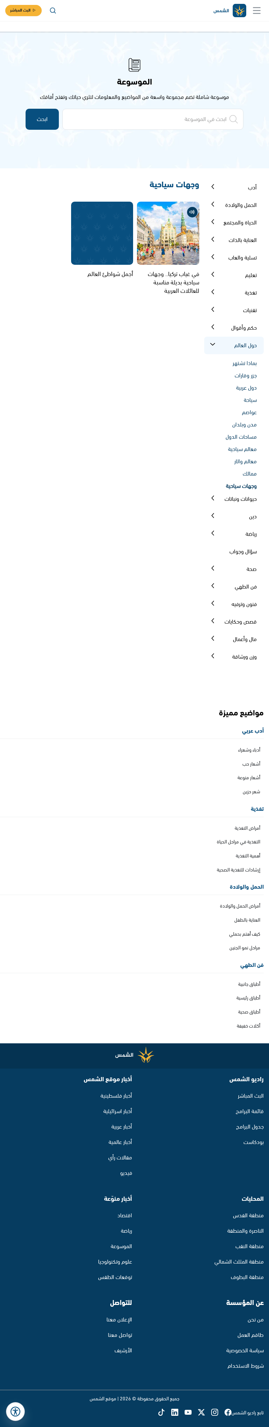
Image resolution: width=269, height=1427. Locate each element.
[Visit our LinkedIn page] (178, 1413)
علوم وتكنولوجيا (115, 1262)
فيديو (126, 1173)
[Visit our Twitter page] (204, 1413)
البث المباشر (20, 10)
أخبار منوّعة (118, 1199)
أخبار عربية (121, 1127)
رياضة (126, 1231)
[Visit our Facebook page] (228, 1413)
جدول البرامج (250, 1127)
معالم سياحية (242, 449)
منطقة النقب (249, 1247)
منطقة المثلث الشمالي (239, 1262)
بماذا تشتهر (245, 363)
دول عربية (246, 388)
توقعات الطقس (115, 1277)
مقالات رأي (120, 1158)
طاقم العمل (250, 1335)
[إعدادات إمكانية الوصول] (15, 1411)
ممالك (250, 474)
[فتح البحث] (53, 11)
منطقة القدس (248, 1216)
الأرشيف (123, 1351)
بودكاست (253, 1142)
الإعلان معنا (119, 1320)
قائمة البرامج (250, 1112)
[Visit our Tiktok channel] (164, 1413)
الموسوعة (121, 1247)
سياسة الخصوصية (245, 1351)
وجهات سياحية (241, 486)
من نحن (256, 1320)
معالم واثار (245, 462)
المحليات (253, 1199)
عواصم (249, 413)
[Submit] (212, 187)
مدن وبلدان (244, 425)
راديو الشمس (246, 1079)
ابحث (42, 119)
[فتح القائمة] (257, 11)
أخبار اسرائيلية (117, 1112)
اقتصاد (124, 1216)
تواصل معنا (120, 1335)
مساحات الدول (241, 437)
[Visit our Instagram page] (218, 1413)
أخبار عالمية (120, 1142)
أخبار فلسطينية (116, 1096)
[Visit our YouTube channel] (191, 1413)
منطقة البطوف (247, 1277)
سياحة (250, 400)
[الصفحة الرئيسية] (229, 11)
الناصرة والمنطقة (245, 1231)
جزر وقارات (246, 376)
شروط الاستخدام (246, 1366)
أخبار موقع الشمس (108, 1079)
